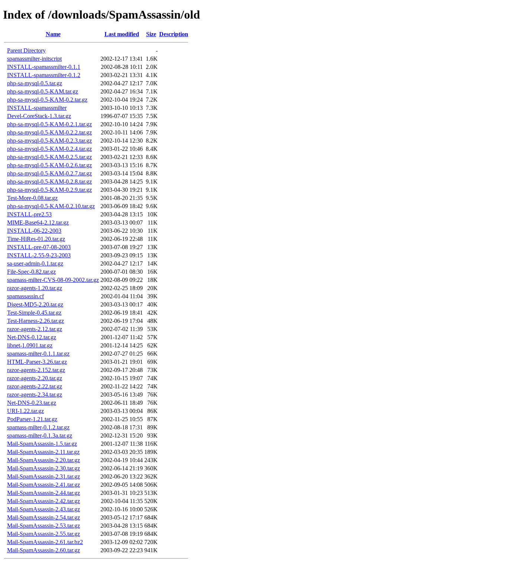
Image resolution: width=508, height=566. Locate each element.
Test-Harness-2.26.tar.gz (35, 321)
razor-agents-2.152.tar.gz (36, 370)
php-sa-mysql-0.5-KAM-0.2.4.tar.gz (49, 149)
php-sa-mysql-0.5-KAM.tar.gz (42, 91)
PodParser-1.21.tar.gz (32, 419)
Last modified (122, 34)
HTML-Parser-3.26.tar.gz (37, 362)
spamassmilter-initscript (34, 58)
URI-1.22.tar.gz (25, 411)
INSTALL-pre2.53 (29, 214)
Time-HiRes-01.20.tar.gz (36, 239)
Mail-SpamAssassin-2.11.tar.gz (43, 452)
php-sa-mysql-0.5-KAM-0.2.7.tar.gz (49, 173)
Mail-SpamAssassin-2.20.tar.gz (43, 460)
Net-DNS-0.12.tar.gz (31, 337)
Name (53, 34)
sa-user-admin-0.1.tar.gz (35, 263)
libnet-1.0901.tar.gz (29, 345)
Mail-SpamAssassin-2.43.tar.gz (43, 509)
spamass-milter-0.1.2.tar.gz (38, 427)
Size (151, 34)
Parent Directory (26, 50)
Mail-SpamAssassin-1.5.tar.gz (42, 444)
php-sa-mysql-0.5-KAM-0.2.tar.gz (47, 99)
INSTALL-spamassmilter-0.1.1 (43, 67)
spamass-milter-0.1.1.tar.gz (38, 353)
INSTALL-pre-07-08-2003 (39, 247)
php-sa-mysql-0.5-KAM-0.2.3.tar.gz (49, 140)
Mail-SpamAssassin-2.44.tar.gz (43, 493)
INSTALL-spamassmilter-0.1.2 (43, 75)
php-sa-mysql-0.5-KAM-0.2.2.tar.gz (49, 132)
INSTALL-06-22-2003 (34, 231)
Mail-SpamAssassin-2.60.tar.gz (43, 550)
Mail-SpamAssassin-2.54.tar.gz (43, 517)
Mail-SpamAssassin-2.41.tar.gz (43, 484)
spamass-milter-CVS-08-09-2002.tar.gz (53, 280)
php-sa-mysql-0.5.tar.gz (34, 83)
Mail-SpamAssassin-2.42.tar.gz (43, 501)
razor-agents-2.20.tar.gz (34, 378)
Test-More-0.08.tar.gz (32, 198)
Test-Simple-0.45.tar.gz (34, 312)
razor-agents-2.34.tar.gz (34, 394)
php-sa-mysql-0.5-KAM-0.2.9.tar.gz (49, 190)
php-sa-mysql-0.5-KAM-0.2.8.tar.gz (49, 181)
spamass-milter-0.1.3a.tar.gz (39, 435)
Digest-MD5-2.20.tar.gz (35, 304)
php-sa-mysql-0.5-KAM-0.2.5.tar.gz (49, 157)
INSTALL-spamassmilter (37, 108)
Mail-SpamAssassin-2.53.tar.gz (43, 525)
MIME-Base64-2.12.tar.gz (38, 222)
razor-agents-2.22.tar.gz (34, 386)
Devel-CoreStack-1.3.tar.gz (39, 116)
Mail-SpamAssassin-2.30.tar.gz (43, 468)
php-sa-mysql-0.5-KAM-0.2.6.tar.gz (49, 165)
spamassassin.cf (25, 296)
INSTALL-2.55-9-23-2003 (39, 255)
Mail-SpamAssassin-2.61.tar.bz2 (45, 542)
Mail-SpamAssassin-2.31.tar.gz (43, 476)
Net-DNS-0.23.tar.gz (31, 403)
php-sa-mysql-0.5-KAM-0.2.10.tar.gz (51, 206)
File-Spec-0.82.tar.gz (31, 271)
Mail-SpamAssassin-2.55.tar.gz (43, 534)
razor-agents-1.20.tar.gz (34, 288)
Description (173, 34)
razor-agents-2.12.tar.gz (34, 329)
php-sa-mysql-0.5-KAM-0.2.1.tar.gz (49, 124)
